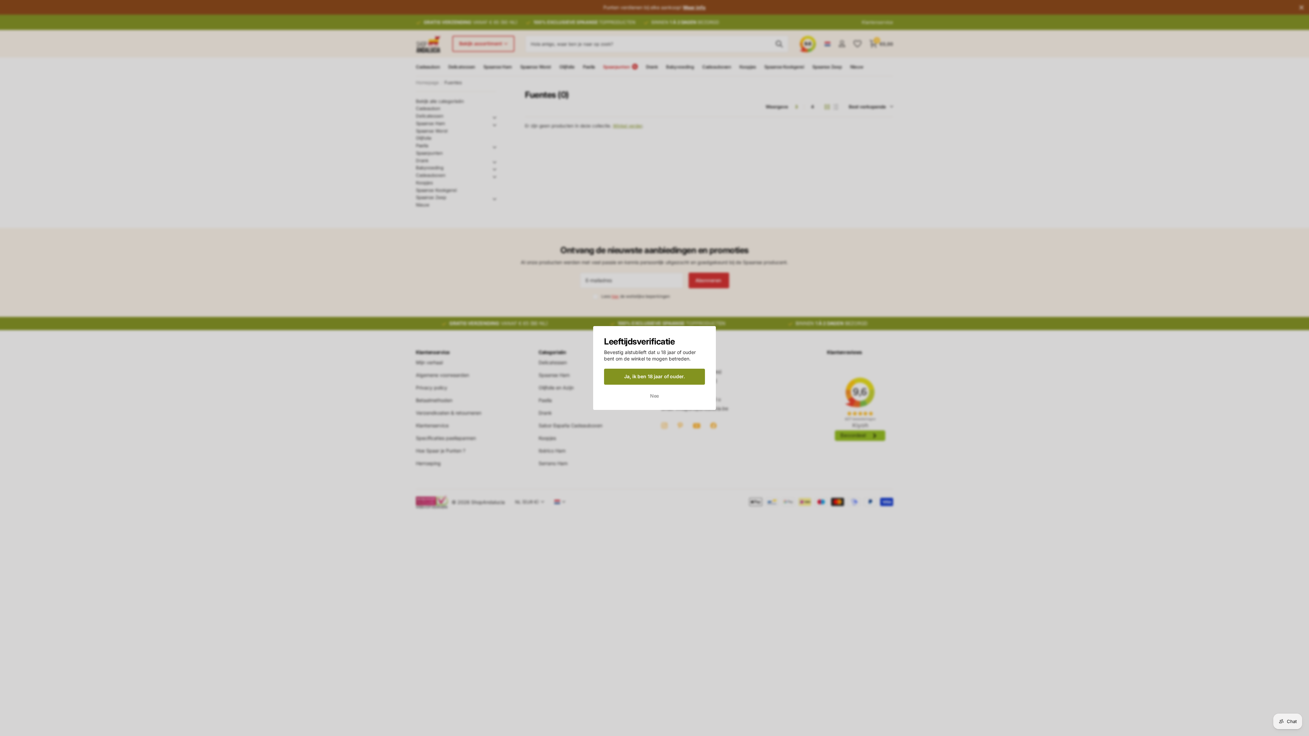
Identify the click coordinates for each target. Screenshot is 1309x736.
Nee (654, 395)
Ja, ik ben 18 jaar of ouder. (654, 376)
